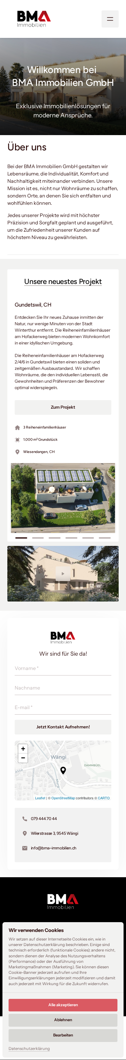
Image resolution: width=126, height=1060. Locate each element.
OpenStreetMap (63, 797)
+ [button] (23, 749)
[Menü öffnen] (110, 19)
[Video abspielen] (63, 573)
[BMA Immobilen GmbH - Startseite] (34, 18)
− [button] (23, 758)
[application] (63, 771)
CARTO (104, 797)
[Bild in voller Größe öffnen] (63, 498)
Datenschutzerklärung (29, 1049)
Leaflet (40, 797)
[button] (63, 770)
